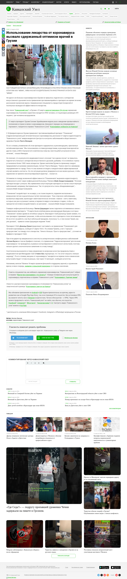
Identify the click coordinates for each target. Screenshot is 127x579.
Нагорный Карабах (37, 16)
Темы (18, 2)
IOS (40, 292)
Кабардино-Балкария (95, 13)
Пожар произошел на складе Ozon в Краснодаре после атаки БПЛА (89, 399)
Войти (117, 8)
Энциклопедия (47, 2)
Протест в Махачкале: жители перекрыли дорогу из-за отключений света (101, 478)
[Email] (3, 51)
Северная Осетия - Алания (77, 16)
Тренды (25, 2)
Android (35, 292)
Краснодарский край (25, 16)
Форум (58, 2)
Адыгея (22, 13)
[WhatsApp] (3, 35)
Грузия (71, 13)
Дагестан (77, 13)
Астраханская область (47, 13)
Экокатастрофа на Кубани (112, 22)
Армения (37, 13)
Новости (9, 2)
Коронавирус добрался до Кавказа (63, 127)
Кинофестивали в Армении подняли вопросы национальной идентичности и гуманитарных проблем (107, 439)
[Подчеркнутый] (35, 363)
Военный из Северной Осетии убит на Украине (25, 393)
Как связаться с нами (77, 567)
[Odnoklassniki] (3, 45)
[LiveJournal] (3, 48)
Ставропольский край (97, 16)
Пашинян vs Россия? (63, 22)
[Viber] (3, 39)
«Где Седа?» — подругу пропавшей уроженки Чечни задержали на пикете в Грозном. (37, 508)
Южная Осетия (113, 16)
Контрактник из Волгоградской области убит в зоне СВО (85, 393)
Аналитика (35, 2)
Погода (95, 2)
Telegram (31, 298)
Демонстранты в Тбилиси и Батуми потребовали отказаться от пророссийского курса (48, 438)
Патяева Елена (91, 243)
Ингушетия (84, 13)
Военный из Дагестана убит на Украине (22, 399)
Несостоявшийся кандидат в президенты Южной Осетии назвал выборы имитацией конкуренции (101, 179)
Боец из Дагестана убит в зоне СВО (78, 405)
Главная (8, 25)
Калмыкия (105, 13)
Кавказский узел (21, 110)
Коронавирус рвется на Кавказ (38, 286)
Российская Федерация (50, 16)
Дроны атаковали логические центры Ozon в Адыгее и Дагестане (20, 437)
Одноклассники (43, 303)
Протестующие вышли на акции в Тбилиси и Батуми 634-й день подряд (102, 113)
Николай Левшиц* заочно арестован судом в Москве (102, 147)
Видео (74, 2)
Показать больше (63, 555)
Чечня (106, 16)
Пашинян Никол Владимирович (97, 294)
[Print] (3, 54)
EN (120, 2)
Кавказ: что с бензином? (15, 22)
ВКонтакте (31, 303)
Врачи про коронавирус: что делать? (31, 275)
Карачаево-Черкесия (12, 16)
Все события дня (115, 408)
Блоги (66, 2)
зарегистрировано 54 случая (56, 110)
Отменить (73, 381)
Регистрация (33, 381)
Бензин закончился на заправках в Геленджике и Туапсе (77, 437)
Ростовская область (63, 16)
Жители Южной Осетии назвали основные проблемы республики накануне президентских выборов (101, 73)
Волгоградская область (61, 13)
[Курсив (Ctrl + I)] (31, 363)
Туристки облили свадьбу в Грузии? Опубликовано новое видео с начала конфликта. (101, 512)
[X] (3, 42)
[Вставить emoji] (43, 363)
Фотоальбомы (84, 2)
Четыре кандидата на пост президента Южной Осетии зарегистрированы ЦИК (100, 199)
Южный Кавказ (11, 19)
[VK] (3, 29)
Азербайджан (29, 13)
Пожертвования (90, 567)
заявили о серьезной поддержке (37, 266)
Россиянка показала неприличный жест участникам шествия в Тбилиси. (98, 551)
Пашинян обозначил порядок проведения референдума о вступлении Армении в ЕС (101, 33)
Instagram (21, 303)
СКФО (87, 16)
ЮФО (18, 19)
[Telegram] (3, 32)
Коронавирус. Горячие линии (66, 277)
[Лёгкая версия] (113, 2)
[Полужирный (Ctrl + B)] (27, 363)
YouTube (23, 306)
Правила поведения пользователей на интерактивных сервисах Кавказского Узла (45, 575)
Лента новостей (17, 25)
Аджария (15, 13)
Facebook (12, 303)
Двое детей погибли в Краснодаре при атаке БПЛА (26, 405)
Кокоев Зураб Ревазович (94, 268)
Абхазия (9, 13)
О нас (66, 567)
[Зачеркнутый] (39, 363)
